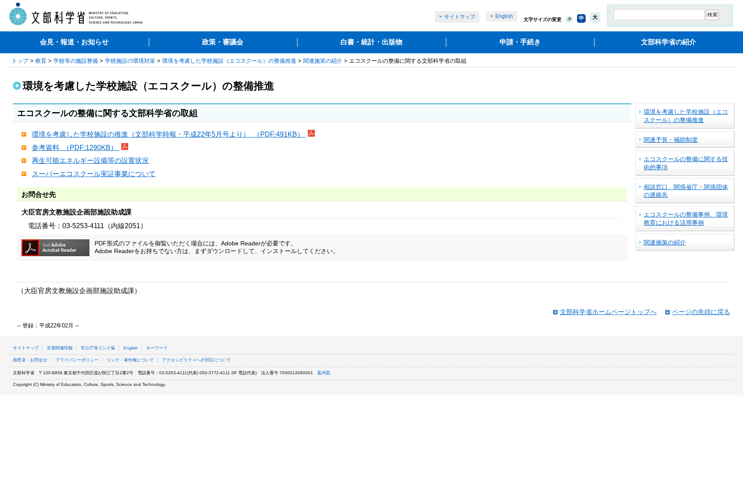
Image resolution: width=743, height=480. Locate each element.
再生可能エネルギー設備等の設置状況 (90, 160)
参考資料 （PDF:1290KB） (75, 147)
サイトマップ (459, 17)
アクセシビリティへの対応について (196, 360)
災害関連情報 (60, 347)
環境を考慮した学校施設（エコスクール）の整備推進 (229, 61)
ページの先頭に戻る (701, 311)
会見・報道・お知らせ (74, 42)
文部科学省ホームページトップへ (608, 311)
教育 (40, 61)
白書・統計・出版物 (371, 42)
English (504, 16)
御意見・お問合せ (30, 360)
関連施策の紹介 (322, 61)
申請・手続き (520, 42)
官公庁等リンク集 (98, 347)
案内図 (323, 372)
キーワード (157, 347)
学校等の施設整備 (75, 61)
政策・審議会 (222, 42)
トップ (20, 61)
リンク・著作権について (130, 360)
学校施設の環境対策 (130, 61)
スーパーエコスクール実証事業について (94, 173)
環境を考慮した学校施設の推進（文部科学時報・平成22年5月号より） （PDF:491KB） (169, 134)
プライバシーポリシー (76, 360)
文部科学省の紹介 (668, 42)
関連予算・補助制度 (671, 139)
